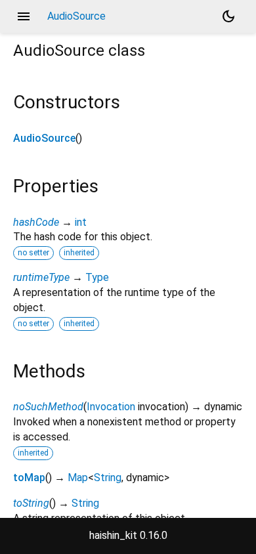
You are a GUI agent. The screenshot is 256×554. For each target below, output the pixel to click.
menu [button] (24, 16)
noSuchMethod (48, 406)
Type (97, 277)
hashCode (36, 222)
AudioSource (44, 138)
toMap (29, 477)
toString (31, 503)
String (107, 477)
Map (78, 477)
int (81, 222)
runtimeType (41, 277)
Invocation (111, 406)
